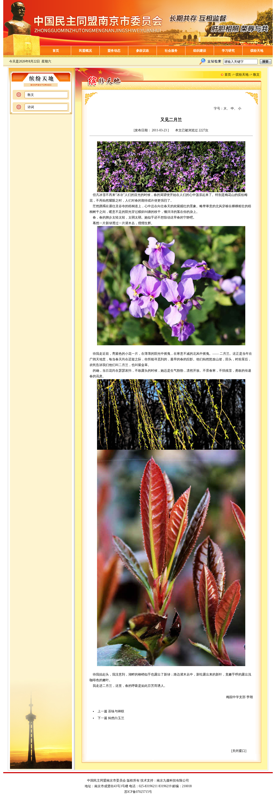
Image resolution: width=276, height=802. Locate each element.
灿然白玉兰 (116, 718)
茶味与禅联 (116, 711)
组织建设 (199, 50)
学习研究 (228, 50)
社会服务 (171, 50)
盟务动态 (114, 50)
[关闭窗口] (238, 751)
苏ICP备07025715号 (138, 792)
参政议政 (142, 50)
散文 (30, 95)
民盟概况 (85, 50)
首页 (56, 50)
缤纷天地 (256, 50)
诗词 (30, 107)
